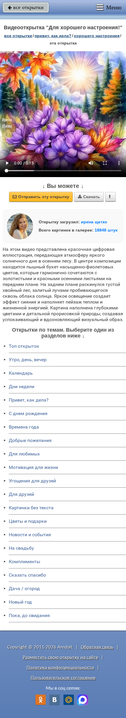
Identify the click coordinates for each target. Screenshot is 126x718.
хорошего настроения (97, 35)
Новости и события (30, 534)
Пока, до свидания (29, 615)
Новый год (20, 602)
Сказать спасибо (27, 575)
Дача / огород (24, 588)
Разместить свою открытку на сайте (60, 657)
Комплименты (24, 561)
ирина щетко (94, 222)
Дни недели (21, 386)
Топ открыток (24, 346)
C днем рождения (28, 413)
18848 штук (106, 230)
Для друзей (21, 494)
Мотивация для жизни (33, 467)
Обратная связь (97, 647)
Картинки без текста (31, 507)
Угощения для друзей (32, 481)
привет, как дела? (53, 35)
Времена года (24, 427)
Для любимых (24, 454)
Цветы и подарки (28, 521)
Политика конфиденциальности (60, 667)
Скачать (89, 196)
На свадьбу (21, 548)
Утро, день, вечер (28, 359)
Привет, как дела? (29, 400)
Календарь (21, 373)
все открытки (26, 7)
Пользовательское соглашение (63, 678)
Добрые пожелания (30, 440)
